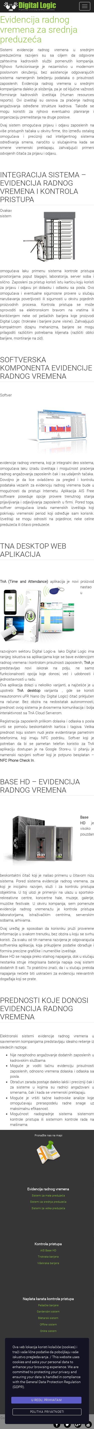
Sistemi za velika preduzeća (48, 1208)
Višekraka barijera (48, 1263)
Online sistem (48, 1331)
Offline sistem (48, 1324)
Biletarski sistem (48, 1318)
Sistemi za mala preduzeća (48, 1195)
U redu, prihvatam (46, 1400)
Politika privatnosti (47, 1412)
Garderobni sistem (48, 1311)
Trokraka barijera (48, 1256)
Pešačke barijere (48, 1305)
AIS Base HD (48, 1250)
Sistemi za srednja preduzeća (48, 1201)
